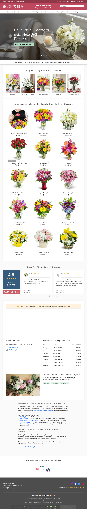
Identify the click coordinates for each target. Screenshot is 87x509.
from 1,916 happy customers (27, 62)
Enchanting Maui (32, 275)
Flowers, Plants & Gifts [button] (63, 12)
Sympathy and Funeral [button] (47, 12)
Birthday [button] (35, 12)
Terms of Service (28, 502)
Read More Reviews (11, 292)
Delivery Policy (59, 502)
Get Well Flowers (25, 422)
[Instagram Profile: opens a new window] (72, 483)
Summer (20, 12)
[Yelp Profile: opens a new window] (83, 483)
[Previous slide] (10, 36)
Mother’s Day (48, 410)
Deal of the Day (11, 12)
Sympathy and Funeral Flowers (29, 420)
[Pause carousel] (41, 56)
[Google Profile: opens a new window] (79, 483)
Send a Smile (19, 42)
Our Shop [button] (75, 12)
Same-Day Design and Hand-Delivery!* (14, 1)
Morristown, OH (64, 383)
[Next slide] (77, 36)
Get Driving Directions (15, 350)
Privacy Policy (37, 502)
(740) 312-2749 (13, 347)
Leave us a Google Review (76, 487)
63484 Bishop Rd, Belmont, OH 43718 (13, 485)
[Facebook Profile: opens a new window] (75, 483)
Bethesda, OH (55, 383)
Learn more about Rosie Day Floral (27, 447)
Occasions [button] (27, 12)
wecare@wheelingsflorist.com (11, 489)
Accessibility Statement (48, 502)
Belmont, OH (46, 383)
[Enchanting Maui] (26, 275)
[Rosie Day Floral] (15, 6)
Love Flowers (24, 418)
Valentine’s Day (38, 410)
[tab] (43, 55)
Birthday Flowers (25, 417)
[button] (49, 296)
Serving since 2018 (59, 62)
